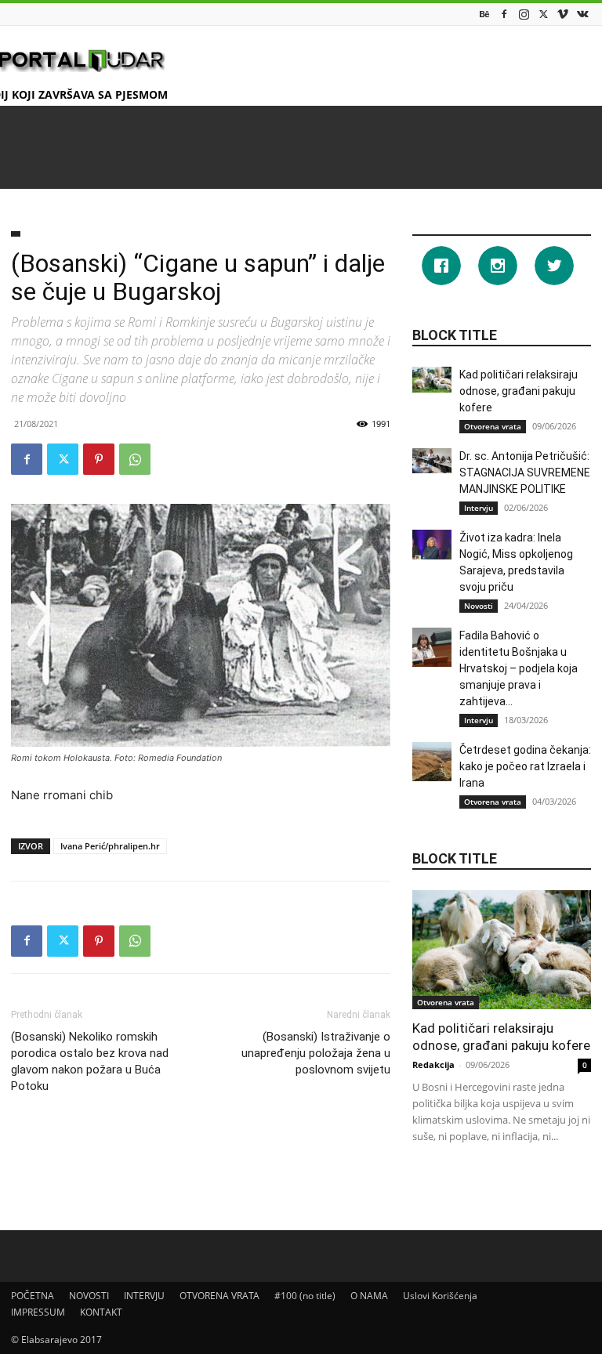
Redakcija (433, 1064)
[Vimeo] (562, 13)
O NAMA (369, 1295)
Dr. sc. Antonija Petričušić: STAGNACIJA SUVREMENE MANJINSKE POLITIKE (524, 472)
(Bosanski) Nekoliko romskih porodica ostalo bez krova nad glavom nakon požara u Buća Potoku (90, 1061)
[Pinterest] (98, 459)
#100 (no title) (304, 1295)
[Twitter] (543, 13)
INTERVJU (144, 1295)
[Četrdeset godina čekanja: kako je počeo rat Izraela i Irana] (432, 761)
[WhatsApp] (134, 459)
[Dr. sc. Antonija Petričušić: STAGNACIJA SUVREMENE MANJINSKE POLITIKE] (432, 460)
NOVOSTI (89, 1295)
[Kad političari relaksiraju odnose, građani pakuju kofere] (432, 380)
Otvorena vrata (492, 426)
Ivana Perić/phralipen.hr (110, 846)
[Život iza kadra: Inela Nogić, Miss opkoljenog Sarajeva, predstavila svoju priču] (432, 544)
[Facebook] (504, 13)
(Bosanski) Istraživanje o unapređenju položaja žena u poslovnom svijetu (315, 1053)
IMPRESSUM (38, 1312)
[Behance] (484, 13)
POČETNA (32, 1295)
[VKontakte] (582, 13)
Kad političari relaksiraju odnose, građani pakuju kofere (518, 391)
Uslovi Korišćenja (440, 1295)
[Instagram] (523, 13)
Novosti (478, 605)
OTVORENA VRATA (219, 1295)
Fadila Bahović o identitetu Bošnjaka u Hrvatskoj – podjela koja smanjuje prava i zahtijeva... (518, 668)
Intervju (478, 507)
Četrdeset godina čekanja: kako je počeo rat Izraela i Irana (525, 766)
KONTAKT (101, 1312)
